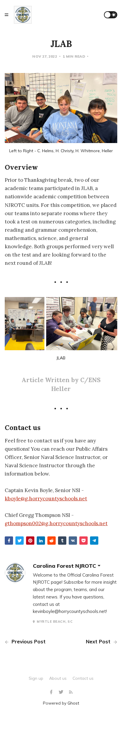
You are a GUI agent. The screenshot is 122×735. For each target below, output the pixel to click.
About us (58, 678)
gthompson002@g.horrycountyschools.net (56, 523)
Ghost (73, 703)
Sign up (36, 678)
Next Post (99, 641)
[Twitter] (62, 692)
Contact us (83, 678)
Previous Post (28, 641)
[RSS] (71, 692)
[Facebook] (52, 692)
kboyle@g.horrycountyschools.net (46, 498)
